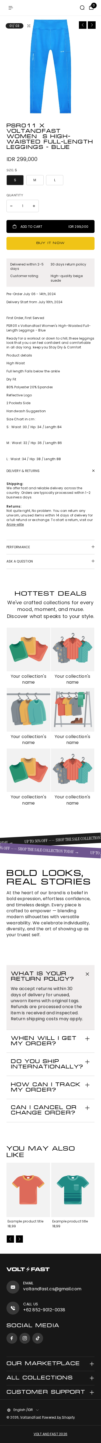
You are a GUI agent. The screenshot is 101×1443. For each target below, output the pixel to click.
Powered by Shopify (58, 1417)
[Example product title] (28, 1190)
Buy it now (50, 243)
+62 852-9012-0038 (44, 1310)
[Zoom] (29, 26)
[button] (83, 25)
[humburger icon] (10, 8)
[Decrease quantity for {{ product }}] (11, 206)
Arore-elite (15, 524)
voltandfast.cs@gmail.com (52, 1289)
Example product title (25, 1221)
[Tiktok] (37, 1338)
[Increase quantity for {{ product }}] (34, 206)
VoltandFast (30, 1417)
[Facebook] (11, 1338)
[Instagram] (24, 1338)
